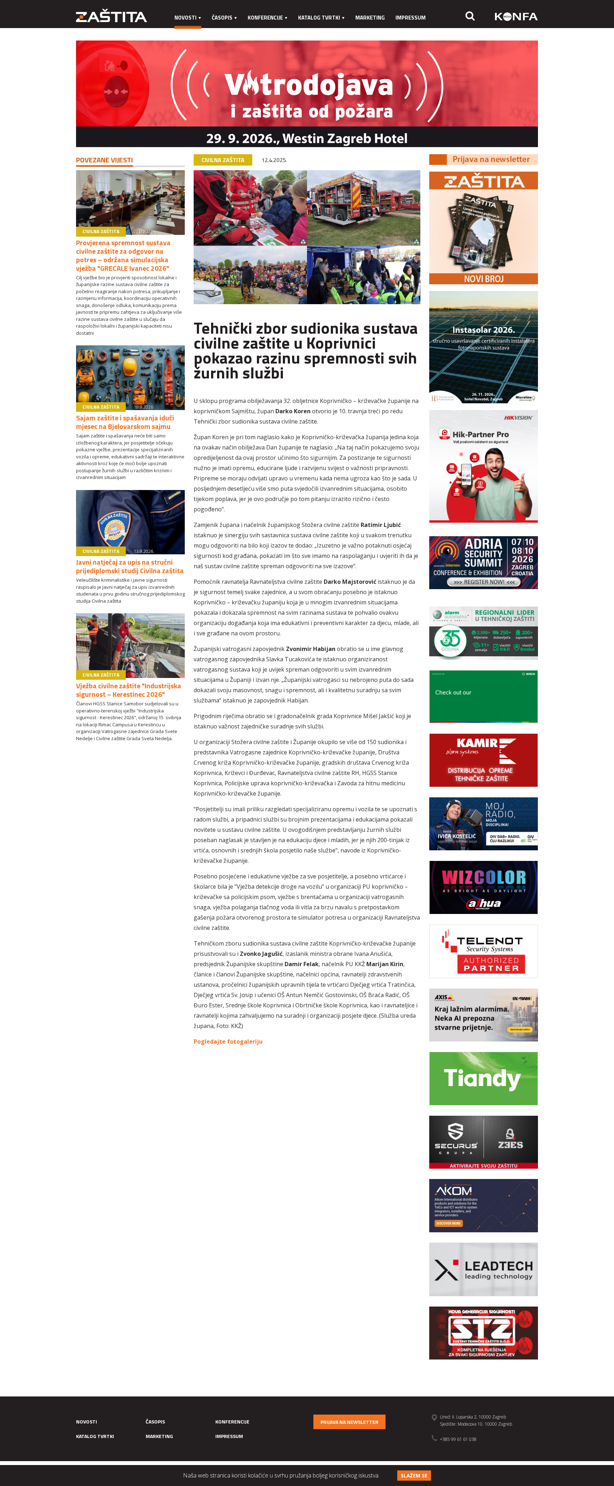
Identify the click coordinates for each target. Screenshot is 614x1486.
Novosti (185, 18)
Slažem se (414, 1475)
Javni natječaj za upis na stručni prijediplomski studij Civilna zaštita (130, 566)
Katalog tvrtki (319, 18)
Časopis (222, 18)
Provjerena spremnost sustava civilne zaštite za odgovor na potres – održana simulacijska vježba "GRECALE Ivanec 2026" (123, 255)
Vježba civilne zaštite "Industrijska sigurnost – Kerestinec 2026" (128, 690)
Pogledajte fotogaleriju (228, 1041)
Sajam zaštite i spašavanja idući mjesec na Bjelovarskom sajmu (125, 422)
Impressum (410, 18)
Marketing (370, 18)
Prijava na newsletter (349, 1422)
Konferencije (265, 18)
